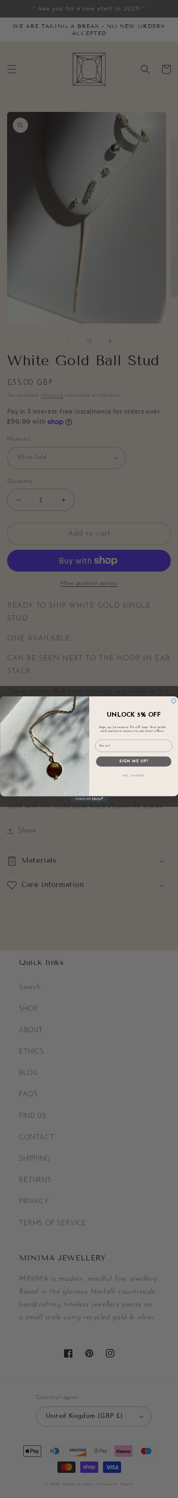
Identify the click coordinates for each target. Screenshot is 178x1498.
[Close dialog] (173, 701)
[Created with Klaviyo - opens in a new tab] (89, 799)
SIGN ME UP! (133, 762)
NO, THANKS (133, 775)
